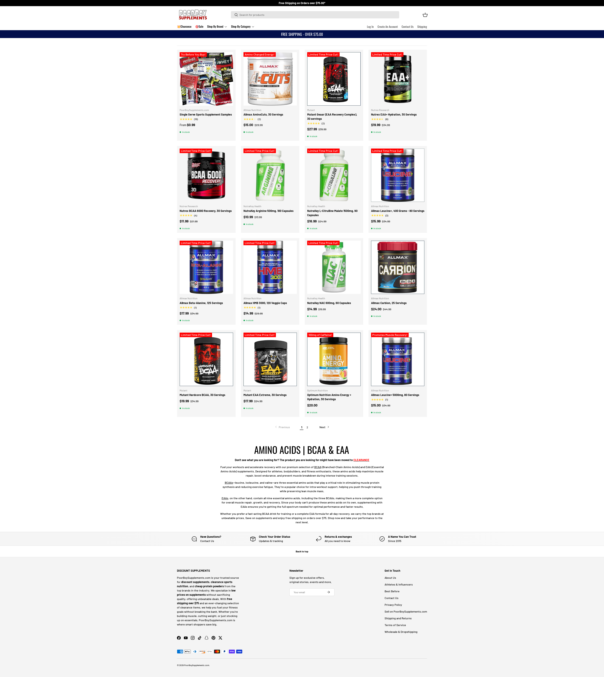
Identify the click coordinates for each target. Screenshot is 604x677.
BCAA (317, 467)
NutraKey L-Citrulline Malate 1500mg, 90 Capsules (332, 213)
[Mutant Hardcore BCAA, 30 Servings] (206, 359)
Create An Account (388, 27)
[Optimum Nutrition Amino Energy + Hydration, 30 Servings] (334, 359)
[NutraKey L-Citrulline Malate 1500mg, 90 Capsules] (334, 175)
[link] (282, 427)
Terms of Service (395, 625)
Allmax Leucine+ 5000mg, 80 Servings (395, 395)
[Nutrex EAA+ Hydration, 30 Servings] (398, 79)
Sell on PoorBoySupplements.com (406, 611)
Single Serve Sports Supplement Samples (206, 114)
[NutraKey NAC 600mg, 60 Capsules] (334, 267)
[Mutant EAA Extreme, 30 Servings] (270, 359)
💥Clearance (184, 26)
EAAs (225, 498)
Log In (370, 27)
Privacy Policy (393, 604)
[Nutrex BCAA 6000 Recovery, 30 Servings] (206, 175)
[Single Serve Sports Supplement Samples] (206, 79)
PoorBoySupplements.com (196, 665)
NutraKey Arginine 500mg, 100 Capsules (268, 211)
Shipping (422, 27)
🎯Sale (199, 26)
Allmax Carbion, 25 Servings (389, 303)
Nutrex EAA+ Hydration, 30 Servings (394, 114)
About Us (390, 577)
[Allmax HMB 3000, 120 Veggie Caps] (270, 267)
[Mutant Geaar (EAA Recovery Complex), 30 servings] (334, 79)
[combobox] (315, 14)
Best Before (392, 591)
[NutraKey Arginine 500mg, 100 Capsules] (270, 175)
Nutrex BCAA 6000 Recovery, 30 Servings (206, 211)
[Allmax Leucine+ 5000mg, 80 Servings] (398, 359)
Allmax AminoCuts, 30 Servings (263, 114)
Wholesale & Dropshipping (401, 631)
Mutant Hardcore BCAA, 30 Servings (202, 395)
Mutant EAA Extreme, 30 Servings (265, 395)
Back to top (302, 551)
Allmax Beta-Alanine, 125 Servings (201, 303)
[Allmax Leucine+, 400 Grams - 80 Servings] (398, 175)
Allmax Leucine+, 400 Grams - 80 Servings (397, 211)
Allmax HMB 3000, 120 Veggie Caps (265, 303)
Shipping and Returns (398, 618)
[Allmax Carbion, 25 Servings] (398, 267)
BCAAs (229, 482)
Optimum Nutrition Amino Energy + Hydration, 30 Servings (329, 397)
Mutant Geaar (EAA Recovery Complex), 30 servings (332, 116)
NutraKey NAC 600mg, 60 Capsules (329, 303)
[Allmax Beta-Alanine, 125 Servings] (206, 267)
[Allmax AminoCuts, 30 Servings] (270, 79)
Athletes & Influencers (399, 584)
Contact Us (408, 27)
